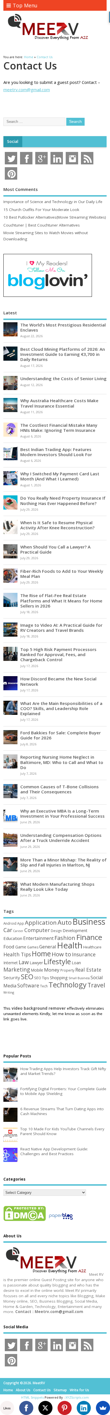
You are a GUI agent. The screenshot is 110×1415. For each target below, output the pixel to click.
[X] (45, 1408)
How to (61, 954)
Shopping (59, 977)
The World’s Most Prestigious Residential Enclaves (63, 327)
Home (41, 953)
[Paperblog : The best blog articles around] (61, 1220)
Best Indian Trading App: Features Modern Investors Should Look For (56, 452)
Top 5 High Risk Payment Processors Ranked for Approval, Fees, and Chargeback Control (58, 654)
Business (88, 921)
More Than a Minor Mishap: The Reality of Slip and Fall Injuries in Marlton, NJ (63, 862)
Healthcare (92, 947)
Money (52, 969)
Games (32, 947)
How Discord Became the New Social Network (58, 681)
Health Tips (17, 954)
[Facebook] (26, 1408)
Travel (96, 985)
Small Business (79, 978)
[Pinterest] (65, 1408)
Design (56, 930)
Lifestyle (57, 961)
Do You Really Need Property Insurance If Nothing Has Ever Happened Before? (62, 500)
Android (9, 923)
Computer (37, 929)
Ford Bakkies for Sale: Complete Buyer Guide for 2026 (60, 735)
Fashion (64, 938)
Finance (89, 937)
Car (7, 930)
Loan (76, 962)
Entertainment (38, 938)
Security (11, 977)
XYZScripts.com (77, 1397)
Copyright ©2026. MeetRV (24, 1383)
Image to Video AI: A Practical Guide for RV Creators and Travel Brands (61, 627)
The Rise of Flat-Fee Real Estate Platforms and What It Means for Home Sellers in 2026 (61, 600)
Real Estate (88, 969)
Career (18, 931)
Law (24, 962)
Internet (10, 962)
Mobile (37, 970)
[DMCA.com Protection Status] (24, 1220)
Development (75, 930)
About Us (23, 1390)
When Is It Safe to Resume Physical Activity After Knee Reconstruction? (57, 525)
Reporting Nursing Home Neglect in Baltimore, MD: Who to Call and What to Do (61, 762)
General (47, 946)
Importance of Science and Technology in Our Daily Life (52, 201)
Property (67, 970)
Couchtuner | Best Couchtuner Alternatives (41, 225)
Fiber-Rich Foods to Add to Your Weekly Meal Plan (61, 573)
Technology (68, 984)
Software (28, 985)
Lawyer (36, 962)
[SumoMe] (103, 1408)
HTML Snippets (32, 1397)
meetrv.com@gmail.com (26, 89)
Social (12, 141)
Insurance (84, 954)
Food (8, 946)
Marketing (16, 969)
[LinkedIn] (84, 1408)
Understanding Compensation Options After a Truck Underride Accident (61, 837)
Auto (65, 922)
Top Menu (25, 5)
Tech (44, 986)
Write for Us (79, 1390)
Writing (8, 992)
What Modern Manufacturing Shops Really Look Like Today (57, 886)
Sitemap (60, 1390)
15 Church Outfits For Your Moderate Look (41, 209)
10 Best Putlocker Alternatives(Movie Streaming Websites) (54, 217)
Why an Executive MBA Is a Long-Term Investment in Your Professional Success (62, 813)
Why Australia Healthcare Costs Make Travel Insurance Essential (59, 403)
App (20, 923)
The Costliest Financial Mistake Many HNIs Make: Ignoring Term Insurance (58, 427)
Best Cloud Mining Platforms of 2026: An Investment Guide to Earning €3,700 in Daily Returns (62, 354)
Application (41, 922)
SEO (27, 976)
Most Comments (20, 189)
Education (12, 938)
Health (69, 945)
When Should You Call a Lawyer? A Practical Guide (55, 549)
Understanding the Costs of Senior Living (63, 378)
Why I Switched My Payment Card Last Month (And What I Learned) (59, 476)
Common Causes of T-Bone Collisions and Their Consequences (59, 789)
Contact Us (42, 1390)
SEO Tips (41, 977)
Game (20, 947)
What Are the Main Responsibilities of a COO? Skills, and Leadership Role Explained (61, 708)
